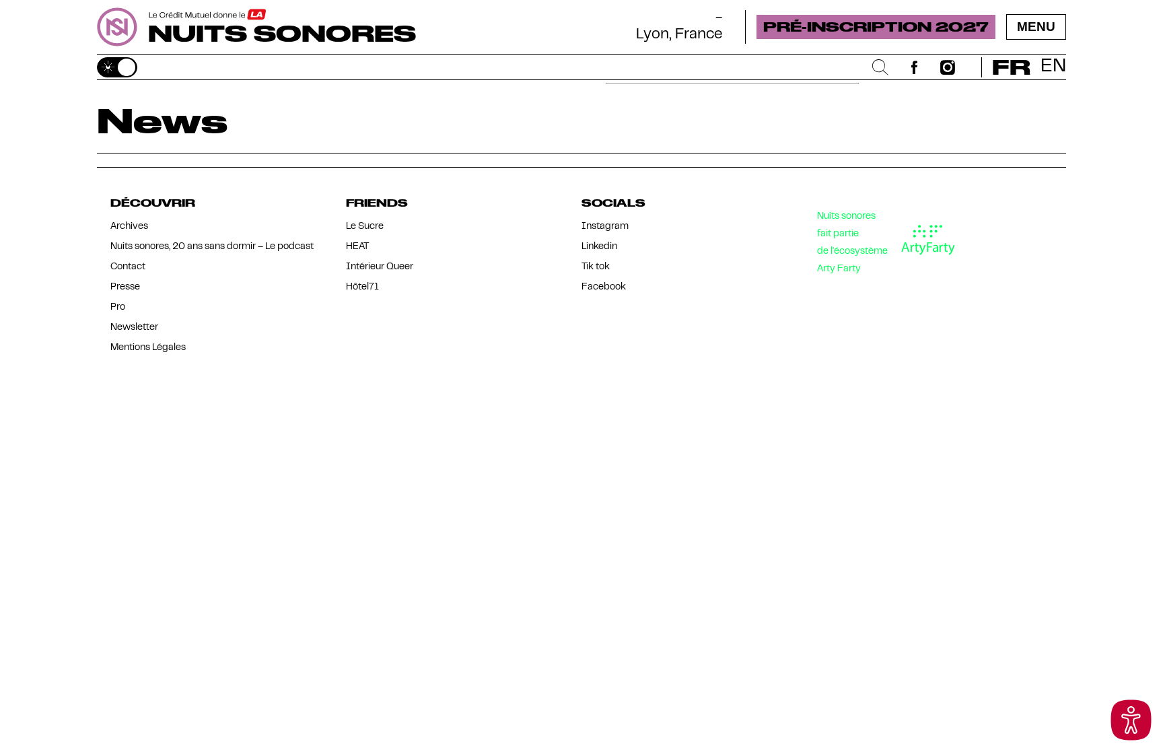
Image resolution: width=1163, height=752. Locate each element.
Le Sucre (365, 226)
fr (1011, 67)
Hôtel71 (362, 287)
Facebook (604, 287)
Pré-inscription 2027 (876, 26)
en (1053, 67)
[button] (1131, 720)
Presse (125, 287)
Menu (1036, 27)
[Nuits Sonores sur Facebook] (914, 67)
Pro (117, 307)
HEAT (357, 246)
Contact (127, 267)
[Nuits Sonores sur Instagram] (947, 67)
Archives (129, 226)
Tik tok (596, 267)
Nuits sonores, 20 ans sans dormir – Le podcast (212, 246)
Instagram (605, 226)
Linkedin (599, 246)
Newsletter (134, 327)
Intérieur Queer (379, 267)
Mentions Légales (148, 347)
